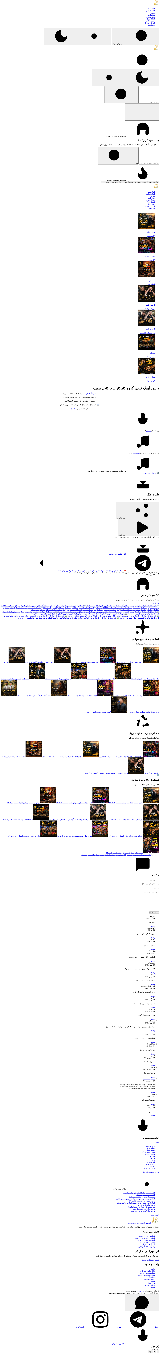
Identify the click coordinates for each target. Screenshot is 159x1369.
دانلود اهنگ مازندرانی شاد (146, 1205)
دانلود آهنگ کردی (90, 393)
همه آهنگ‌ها (155, 604)
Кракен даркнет (149, 1079)
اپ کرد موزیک (150, 23)
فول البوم (151, 15)
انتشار (152, 1287)
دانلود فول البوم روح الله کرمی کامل (142, 1197)
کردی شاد (136, 453)
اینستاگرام (150, 1260)
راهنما (152, 1269)
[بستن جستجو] (142, 112)
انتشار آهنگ (151, 19)
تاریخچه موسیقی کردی (146, 1275)
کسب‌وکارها (150, 21)
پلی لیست (151, 25)
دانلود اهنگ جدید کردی (135, 855)
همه (157, 1142)
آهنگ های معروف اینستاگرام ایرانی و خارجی (139, 1193)
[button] (79, 60)
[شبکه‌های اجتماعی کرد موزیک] (142, 1302)
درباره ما (151, 1283)
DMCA (152, 1277)
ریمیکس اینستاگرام (141, 182)
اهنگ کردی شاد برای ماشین (145, 1195)
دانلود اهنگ (147, 855)
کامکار (148, 431)
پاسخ (153, 926)
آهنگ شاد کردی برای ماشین (145, 1238)
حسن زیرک (105, 182)
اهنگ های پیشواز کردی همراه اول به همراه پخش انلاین (135, 1199)
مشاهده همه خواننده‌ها (151, 1172)
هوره (153, 13)
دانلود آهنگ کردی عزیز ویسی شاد (143, 1211)
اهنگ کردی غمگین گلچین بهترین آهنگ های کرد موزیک (136, 1203)
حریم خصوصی (149, 1279)
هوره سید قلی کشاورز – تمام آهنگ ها (141, 1207)
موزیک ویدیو (150, 17)
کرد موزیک (73, 408)
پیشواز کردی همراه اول (146, 1246)
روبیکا (144, 1260)
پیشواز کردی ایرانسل (147, 1242)
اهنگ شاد (151, 8)
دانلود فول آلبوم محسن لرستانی (143, 1209)
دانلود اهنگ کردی (120, 855)
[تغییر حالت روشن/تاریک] (77, 36)
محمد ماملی (114, 182)
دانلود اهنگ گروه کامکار (89, 855)
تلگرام (157, 1260)
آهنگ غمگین (150, 11)
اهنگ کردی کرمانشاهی (146, 1236)
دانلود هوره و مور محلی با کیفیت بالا (142, 1201)
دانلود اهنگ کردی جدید (106, 855)
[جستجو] (121, 94)
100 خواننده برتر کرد (147, 1271)
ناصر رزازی (123, 182)
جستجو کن (134, 163)
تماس (153, 1281)
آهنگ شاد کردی (153, 182)
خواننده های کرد (149, 1285)
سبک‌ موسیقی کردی (147, 1273)
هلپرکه (131, 182)
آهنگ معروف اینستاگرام (146, 1240)
